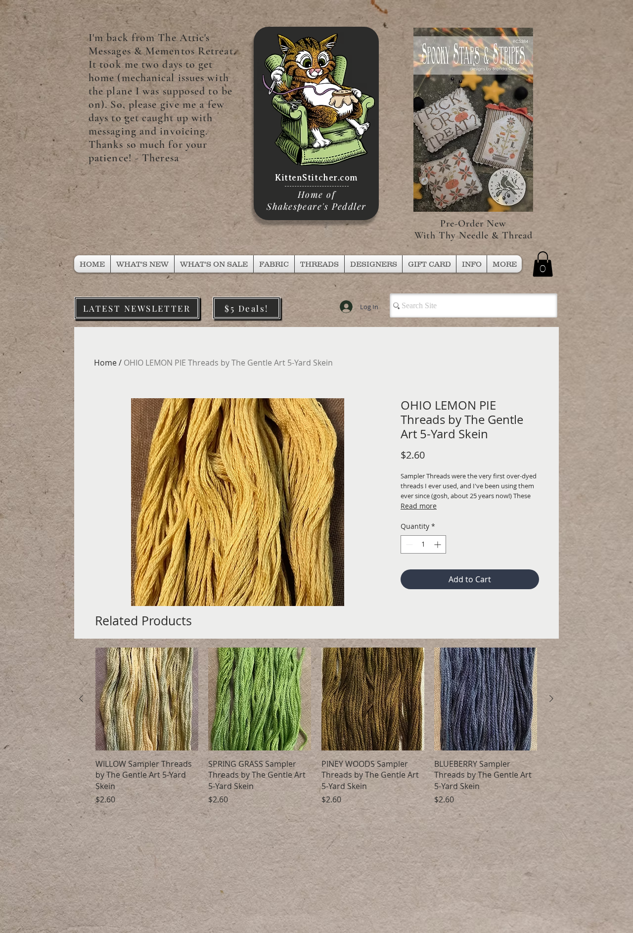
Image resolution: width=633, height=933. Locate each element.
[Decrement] (408, 544)
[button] (319, 264)
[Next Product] (551, 698)
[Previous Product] (81, 698)
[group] (316, 726)
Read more (419, 506)
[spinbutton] (423, 544)
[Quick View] (146, 699)
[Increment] (438, 544)
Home (105, 362)
